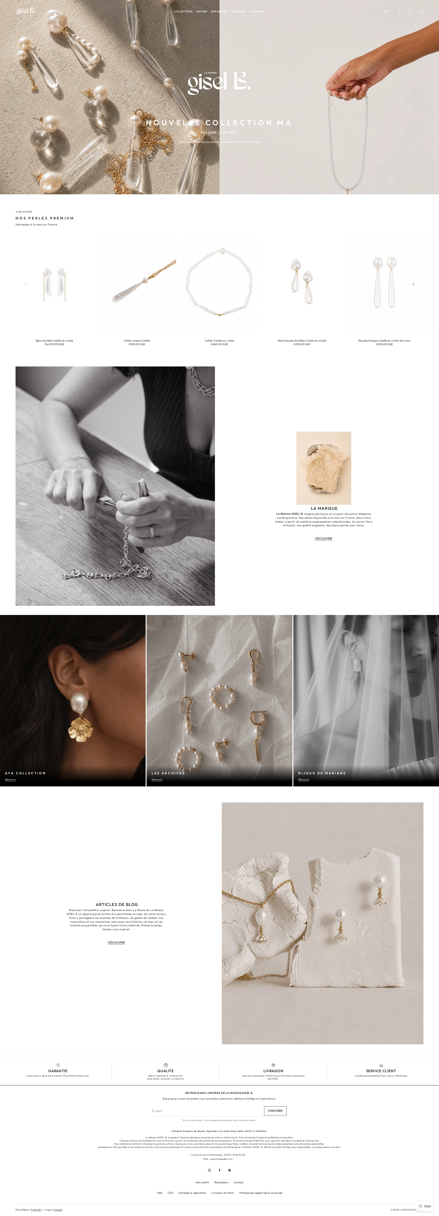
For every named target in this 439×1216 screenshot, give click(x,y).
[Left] (25, 284)
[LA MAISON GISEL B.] (26, 11)
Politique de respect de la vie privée (260, 1193)
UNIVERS (201, 11)
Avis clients (202, 1182)
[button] (399, 11)
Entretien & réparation (192, 1193)
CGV (170, 1193)
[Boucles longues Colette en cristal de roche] (384, 284)
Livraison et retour (222, 1193)
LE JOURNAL (257, 11)
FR (385, 11)
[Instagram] (209, 1170)
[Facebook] (219, 1170)
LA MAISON (238, 11)
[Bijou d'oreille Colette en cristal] (55, 284)
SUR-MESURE (219, 11)
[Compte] (410, 11)
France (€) (36, 1209)
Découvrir (10, 779)
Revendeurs (221, 1182)
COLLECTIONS (183, 11)
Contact (239, 1182)
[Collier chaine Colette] (137, 284)
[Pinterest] (230, 1170)
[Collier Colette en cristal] (220, 284)
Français (58, 1209)
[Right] (413, 284)
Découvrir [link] (323, 538)
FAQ (159, 1193)
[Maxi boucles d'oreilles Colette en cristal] (302, 284)
